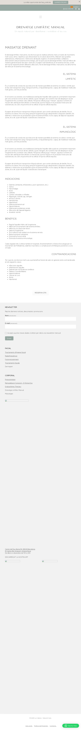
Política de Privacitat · (41, 726)
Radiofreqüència (11, 356)
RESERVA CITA (40, 293)
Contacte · (53, 726)
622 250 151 (69, 9)
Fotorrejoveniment (12, 359)
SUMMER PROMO (55, 2)
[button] (70, 726)
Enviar (9, 338)
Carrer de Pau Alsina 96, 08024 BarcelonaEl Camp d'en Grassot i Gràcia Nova (20, 550)
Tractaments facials (12, 363)
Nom (10, 316)
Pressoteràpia (10, 380)
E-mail (11, 323)
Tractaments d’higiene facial (15, 352)
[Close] (79, 1)
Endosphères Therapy (13, 387)
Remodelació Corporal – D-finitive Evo (18, 383)
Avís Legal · (29, 726)
